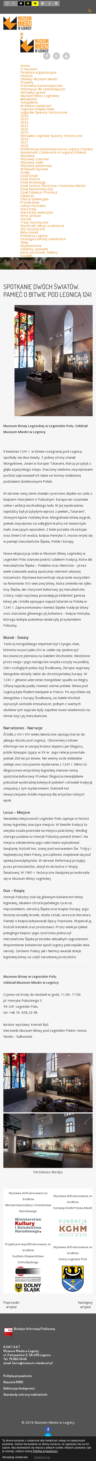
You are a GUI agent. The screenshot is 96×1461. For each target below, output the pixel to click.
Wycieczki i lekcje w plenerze (42, 225)
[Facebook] (46, 56)
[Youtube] (66, 56)
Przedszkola (29, 202)
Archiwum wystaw (34, 169)
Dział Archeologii (33, 182)
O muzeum (28, 69)
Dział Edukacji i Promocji (38, 192)
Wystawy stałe (31, 162)
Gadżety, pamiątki (34, 249)
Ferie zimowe (30, 215)
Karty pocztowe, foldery (39, 252)
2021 (24, 142)
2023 (24, 125)
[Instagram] (56, 56)
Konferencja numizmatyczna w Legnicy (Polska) (56, 149)
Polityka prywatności (17, 1376)
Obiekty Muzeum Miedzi (38, 79)
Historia (26, 75)
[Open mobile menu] (21, 34)
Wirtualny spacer (33, 92)
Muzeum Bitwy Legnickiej (39, 95)
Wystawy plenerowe (36, 165)
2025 (24, 119)
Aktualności (28, 99)
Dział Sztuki (29, 175)
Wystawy (27, 155)
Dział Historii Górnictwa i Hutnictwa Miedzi (53, 185)
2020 (24, 145)
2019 (24, 132)
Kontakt (26, 255)
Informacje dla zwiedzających (42, 89)
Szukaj (90, 10)
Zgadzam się (42, 1457)
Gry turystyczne (32, 229)
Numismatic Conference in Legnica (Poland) (53, 152)
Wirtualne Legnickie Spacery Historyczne (51, 135)
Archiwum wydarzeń (35, 105)
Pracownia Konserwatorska (41, 85)
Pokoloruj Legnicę (33, 235)
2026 (24, 115)
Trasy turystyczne (34, 222)
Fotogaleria (29, 102)
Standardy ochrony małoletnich (25, 1394)
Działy (25, 172)
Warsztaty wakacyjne (36, 212)
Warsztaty (28, 209)
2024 (24, 122)
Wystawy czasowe (34, 159)
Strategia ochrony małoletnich (43, 239)
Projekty (26, 82)
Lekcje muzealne (33, 205)
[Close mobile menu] (21, 37)
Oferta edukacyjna (34, 199)
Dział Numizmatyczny (36, 189)
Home (25, 65)
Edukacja (27, 195)
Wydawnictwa (31, 245)
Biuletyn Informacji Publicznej (34, 1329)
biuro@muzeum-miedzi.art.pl (32, 1363)
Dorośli (25, 219)
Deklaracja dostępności (19, 1388)
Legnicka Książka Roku (37, 109)
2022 (24, 129)
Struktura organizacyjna (38, 72)
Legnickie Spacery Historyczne (43, 112)
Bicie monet (29, 232)
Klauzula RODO (13, 1382)
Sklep (24, 242)
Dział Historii (30, 179)
